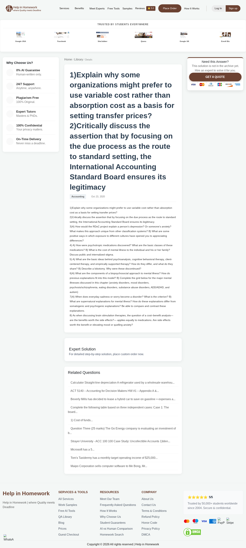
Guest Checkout (68, 534)
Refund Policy (151, 516)
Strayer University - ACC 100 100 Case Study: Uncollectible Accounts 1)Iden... (120, 441)
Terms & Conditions (154, 510)
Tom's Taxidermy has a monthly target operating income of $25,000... (114, 457)
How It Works (191, 8)
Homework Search (112, 534)
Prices (62, 528)
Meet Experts (97, 8)
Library (78, 59)
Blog (61, 522)
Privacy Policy (151, 528)
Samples (127, 8)
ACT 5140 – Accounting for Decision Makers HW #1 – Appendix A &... (114, 390)
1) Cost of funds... (82, 420)
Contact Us (149, 504)
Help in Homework (26, 493)
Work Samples (67, 504)
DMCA (146, 534)
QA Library (65, 516)
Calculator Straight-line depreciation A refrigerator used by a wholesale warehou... (123, 382)
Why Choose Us (110, 516)
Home (68, 59)
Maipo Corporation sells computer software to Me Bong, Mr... (109, 466)
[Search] (51, 8)
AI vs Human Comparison (116, 528)
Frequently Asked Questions (118, 504)
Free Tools (114, 8)
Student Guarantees (113, 522)
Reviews (144, 8)
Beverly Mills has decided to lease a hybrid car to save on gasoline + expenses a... (123, 399)
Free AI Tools (66, 510)
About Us (147, 499)
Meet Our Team (109, 499)
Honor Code (149, 522)
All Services (66, 499)
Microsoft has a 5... (82, 449)
